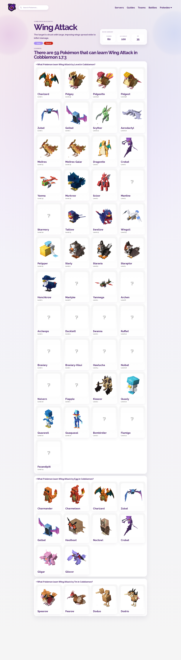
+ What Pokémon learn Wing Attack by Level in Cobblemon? (65, 64)
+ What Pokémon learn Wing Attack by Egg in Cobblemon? (65, 479)
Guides (131, 7)
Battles (153, 7)
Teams (142, 7)
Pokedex (165, 7)
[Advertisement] (17, 49)
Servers (119, 7)
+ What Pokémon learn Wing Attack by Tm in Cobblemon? (64, 582)
